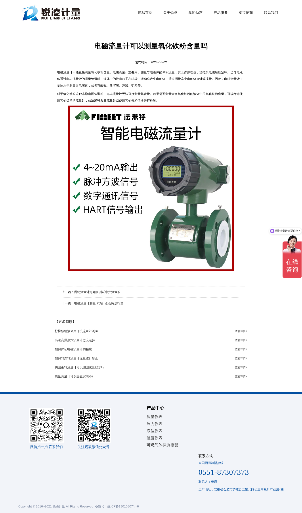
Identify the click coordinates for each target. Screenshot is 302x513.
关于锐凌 (170, 13)
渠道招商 (246, 13)
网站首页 (145, 12)
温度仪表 (154, 438)
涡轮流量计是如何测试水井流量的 (97, 292)
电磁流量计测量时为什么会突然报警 (99, 303)
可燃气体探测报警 (162, 445)
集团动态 (195, 13)
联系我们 (271, 13)
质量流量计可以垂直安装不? (151, 376)
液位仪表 (154, 431)
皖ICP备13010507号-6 (123, 506)
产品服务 (221, 13)
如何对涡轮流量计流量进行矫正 (151, 358)
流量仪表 (154, 417)
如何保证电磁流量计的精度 (151, 349)
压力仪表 (154, 424)
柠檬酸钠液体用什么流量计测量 (151, 331)
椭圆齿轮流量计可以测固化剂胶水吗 (151, 367)
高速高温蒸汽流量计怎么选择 (151, 340)
